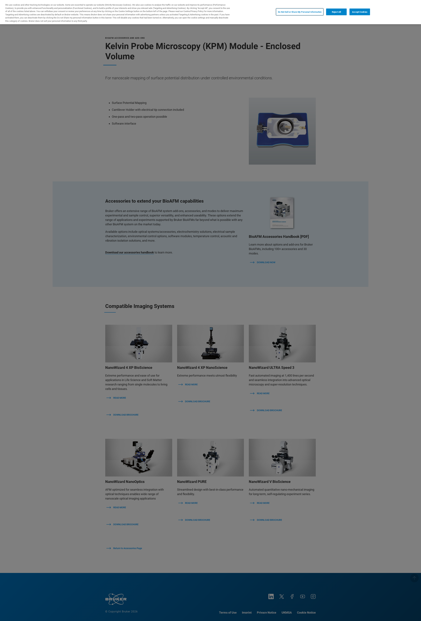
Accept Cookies (359, 12)
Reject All (336, 12)
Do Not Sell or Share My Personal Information (300, 12)
